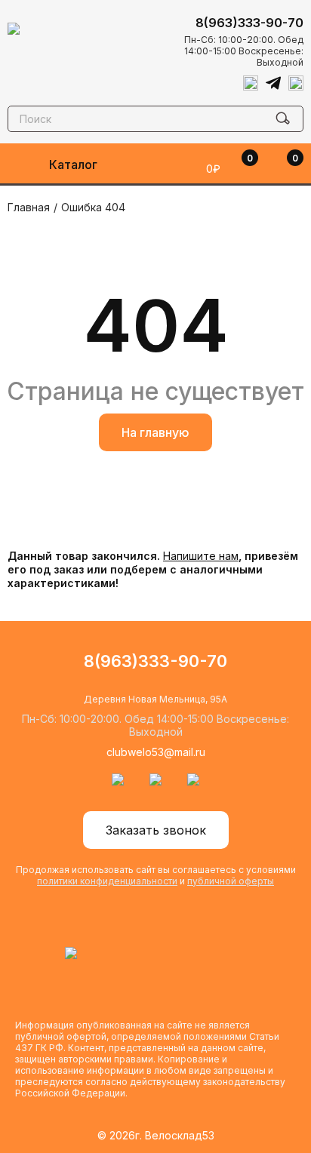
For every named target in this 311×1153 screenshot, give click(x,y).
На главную (155, 432)
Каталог (73, 164)
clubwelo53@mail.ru (155, 752)
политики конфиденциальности (107, 881)
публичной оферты (230, 881)
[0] (277, 168)
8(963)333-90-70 (249, 22)
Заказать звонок (156, 830)
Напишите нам (201, 555)
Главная (29, 207)
